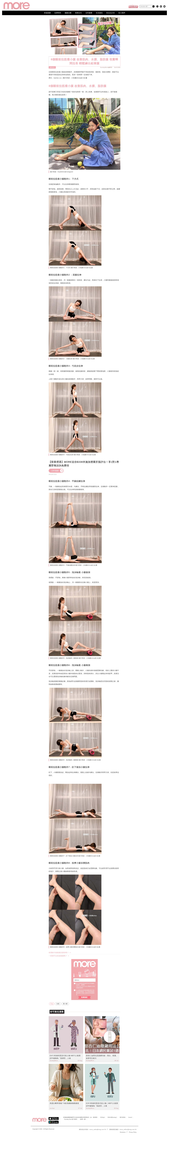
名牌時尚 (57, 13)
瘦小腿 (65, 1003)
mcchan (52, 1108)
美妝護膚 (47, 13)
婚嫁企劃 (68, 13)
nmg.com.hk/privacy (81, 986)
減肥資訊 (52, 67)
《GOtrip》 (102, 1117)
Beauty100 (110, 13)
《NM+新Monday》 (112, 1117)
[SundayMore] (17, 6)
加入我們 (121, 13)
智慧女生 (78, 13)
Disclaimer (123, 1132)
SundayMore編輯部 (106, 67)
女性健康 (89, 13)
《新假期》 (95, 1117)
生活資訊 (99, 13)
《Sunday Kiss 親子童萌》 (70, 1119)
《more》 (130, 1117)
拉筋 (58, 1003)
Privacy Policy (133, 1132)
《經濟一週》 (83, 1119)
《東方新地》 (122, 1117)
